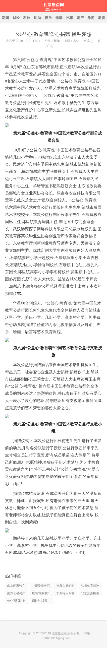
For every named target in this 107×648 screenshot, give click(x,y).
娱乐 (48, 17)
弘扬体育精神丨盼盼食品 (90, 586)
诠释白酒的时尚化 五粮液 (65, 586)
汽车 (69, 17)
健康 (58, 17)
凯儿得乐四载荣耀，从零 (65, 593)
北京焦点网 (53, 6)
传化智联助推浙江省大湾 (16, 601)
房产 (80, 17)
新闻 (5, 17)
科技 (26, 17)
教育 (101, 17)
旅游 (91, 17)
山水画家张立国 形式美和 (16, 586)
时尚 (37, 17)
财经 (16, 17)
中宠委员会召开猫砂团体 (41, 586)
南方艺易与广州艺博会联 (16, 593)
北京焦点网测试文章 (90, 593)
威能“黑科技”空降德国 (40, 593)
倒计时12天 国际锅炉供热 (41, 601)
